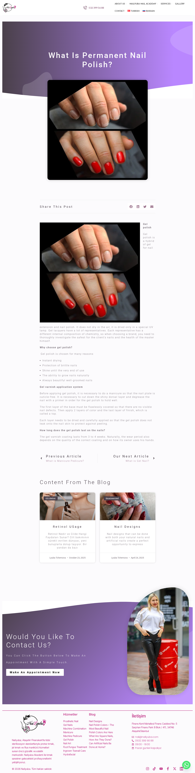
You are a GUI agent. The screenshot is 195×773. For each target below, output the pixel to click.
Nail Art (67, 743)
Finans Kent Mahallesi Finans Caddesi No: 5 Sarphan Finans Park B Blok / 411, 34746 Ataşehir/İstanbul (154, 727)
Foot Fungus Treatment (75, 747)
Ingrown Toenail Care (74, 750)
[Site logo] (9, 7)
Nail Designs (127, 527)
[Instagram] (147, 768)
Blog (92, 714)
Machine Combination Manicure (74, 730)
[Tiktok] (154, 768)
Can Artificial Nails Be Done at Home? (100, 745)
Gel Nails (67, 724)
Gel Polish (68, 739)
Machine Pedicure (72, 735)
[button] (131, 206)
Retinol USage (67, 527)
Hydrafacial (69, 754)
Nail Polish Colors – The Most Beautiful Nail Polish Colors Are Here (101, 728)
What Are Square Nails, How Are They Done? (101, 737)
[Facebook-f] (168, 768)
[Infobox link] (93, 8)
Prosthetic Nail (70, 721)
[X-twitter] (174, 768)
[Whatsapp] (186, 765)
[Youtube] (161, 768)
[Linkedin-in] (181, 768)
